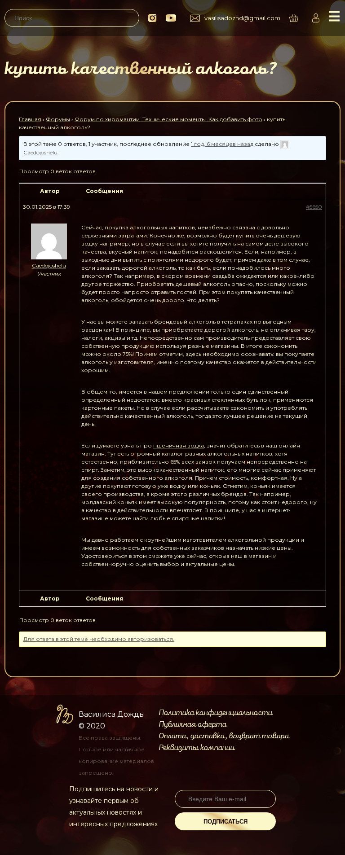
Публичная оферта (192, 724)
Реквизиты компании (196, 748)
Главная (30, 119)
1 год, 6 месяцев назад (222, 143)
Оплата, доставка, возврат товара (224, 736)
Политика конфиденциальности (215, 713)
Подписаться (225, 821)
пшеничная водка (178, 445)
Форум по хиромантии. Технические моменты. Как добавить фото (168, 119)
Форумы (58, 119)
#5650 (314, 206)
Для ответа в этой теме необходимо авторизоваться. (98, 639)
